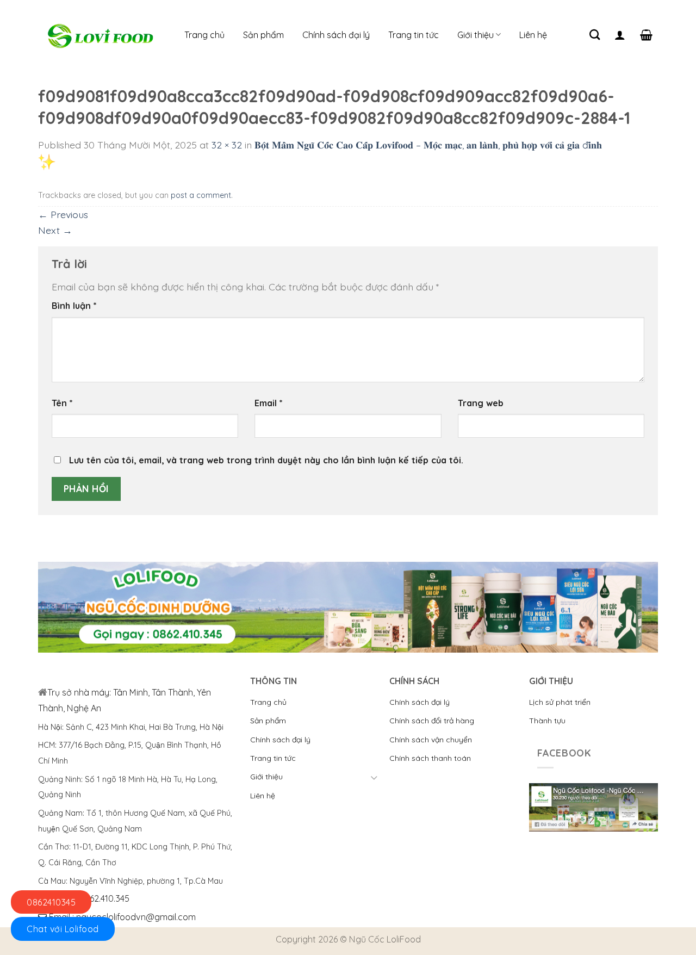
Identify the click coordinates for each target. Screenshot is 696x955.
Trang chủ (204, 34)
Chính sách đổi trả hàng (431, 720)
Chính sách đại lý (336, 34)
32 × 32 (227, 145)
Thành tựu (547, 720)
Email (268, 403)
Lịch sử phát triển (560, 702)
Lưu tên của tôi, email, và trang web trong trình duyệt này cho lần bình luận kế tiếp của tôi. (266, 460)
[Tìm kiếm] (594, 34)
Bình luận (74, 305)
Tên (62, 403)
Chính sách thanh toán (430, 758)
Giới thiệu (475, 34)
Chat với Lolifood (63, 928)
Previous (63, 214)
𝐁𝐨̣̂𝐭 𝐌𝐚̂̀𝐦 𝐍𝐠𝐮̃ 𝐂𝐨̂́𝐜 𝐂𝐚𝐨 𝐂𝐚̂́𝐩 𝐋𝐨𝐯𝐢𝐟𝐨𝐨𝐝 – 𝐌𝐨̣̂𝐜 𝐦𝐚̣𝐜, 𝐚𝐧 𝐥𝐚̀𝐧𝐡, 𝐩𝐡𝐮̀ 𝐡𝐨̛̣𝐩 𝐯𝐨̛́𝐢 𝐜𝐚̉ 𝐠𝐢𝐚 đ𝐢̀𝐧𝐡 (428, 145)
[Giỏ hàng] (646, 35)
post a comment (201, 195)
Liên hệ (533, 34)
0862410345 (51, 902)
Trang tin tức (413, 34)
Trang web (481, 403)
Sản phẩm (263, 34)
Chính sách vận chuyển (430, 740)
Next (55, 230)
